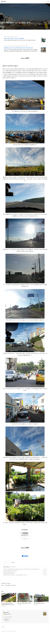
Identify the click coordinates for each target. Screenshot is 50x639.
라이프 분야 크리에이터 (8, 617)
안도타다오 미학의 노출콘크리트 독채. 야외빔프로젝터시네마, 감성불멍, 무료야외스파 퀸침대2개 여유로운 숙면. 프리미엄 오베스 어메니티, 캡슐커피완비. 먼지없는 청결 (21, 50)
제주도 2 (7, 566)
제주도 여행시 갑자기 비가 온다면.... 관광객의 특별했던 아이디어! (14, 574)
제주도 (4, 566)
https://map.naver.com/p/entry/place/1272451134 (14, 46)
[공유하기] (7, 563)
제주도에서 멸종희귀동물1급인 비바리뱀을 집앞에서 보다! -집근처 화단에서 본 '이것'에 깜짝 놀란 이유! (21, 569)
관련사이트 (3, 627)
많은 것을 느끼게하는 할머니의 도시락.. (10, 570)
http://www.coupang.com (9, 36)
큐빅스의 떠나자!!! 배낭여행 (5, 631)
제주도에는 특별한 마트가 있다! (8, 571)
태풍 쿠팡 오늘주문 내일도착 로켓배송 (14, 38)
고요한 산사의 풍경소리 (5, 633)
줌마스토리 (3, 1)
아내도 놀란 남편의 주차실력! (8, 573)
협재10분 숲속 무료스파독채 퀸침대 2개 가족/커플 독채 (18, 48)
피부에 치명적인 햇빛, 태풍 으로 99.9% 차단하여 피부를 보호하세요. (20, 40)
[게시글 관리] (8, 563)
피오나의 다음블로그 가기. (5, 629)
